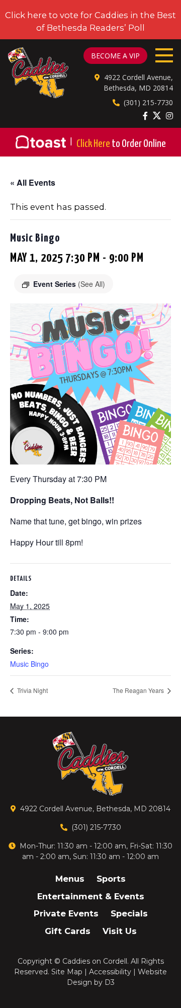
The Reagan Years (139, 690)
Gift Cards (67, 931)
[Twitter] (157, 115)
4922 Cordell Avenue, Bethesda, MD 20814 (95, 808)
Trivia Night (32, 690)
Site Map (66, 971)
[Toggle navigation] (164, 55)
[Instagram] (169, 116)
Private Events (66, 913)
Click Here (121, 144)
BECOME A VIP (115, 55)
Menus (69, 879)
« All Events (32, 182)
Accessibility (110, 971)
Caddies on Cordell (94, 961)
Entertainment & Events (90, 896)
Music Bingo (29, 664)
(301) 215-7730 (148, 102)
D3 (110, 982)
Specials (129, 913)
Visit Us (120, 931)
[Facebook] (145, 116)
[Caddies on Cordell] (38, 72)
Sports (111, 879)
